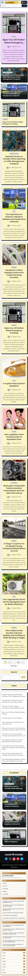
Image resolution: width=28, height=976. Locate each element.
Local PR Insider (9, 2)
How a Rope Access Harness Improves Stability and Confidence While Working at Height (14, 634)
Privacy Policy (5, 888)
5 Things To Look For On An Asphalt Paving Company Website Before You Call (14, 547)
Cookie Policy (5, 894)
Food (13, 36)
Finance (4, 972)
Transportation (8, 72)
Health (4, 964)
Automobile (14, 483)
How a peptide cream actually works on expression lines (14, 437)
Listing (4, 952)
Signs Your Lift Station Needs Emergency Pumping (14, 330)
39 (18, 662)
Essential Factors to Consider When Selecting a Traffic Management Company (13, 77)
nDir (11, 46)
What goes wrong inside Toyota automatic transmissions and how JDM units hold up (14, 489)
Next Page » (14, 666)
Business (14, 267)
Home (14, 596)
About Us (5, 883)
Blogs (4, 958)
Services (4, 966)
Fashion (14, 431)
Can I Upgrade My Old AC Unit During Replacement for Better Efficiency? (14, 602)
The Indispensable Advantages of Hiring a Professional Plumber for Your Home (14, 929)
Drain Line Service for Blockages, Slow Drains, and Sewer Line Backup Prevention (13, 945)
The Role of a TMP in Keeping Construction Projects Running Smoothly (14, 274)
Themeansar (14, 867)
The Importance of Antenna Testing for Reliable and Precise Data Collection (13, 94)
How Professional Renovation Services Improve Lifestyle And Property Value (14, 937)
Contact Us (5, 886)
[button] (25, 38)
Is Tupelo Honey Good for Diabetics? (13, 41)
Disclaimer (5, 891)
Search (14, 672)
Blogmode (22, 865)
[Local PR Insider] (2, 2)
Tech (5, 89)
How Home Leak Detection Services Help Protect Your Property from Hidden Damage (13, 941)
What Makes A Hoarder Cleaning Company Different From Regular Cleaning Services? (13, 933)
